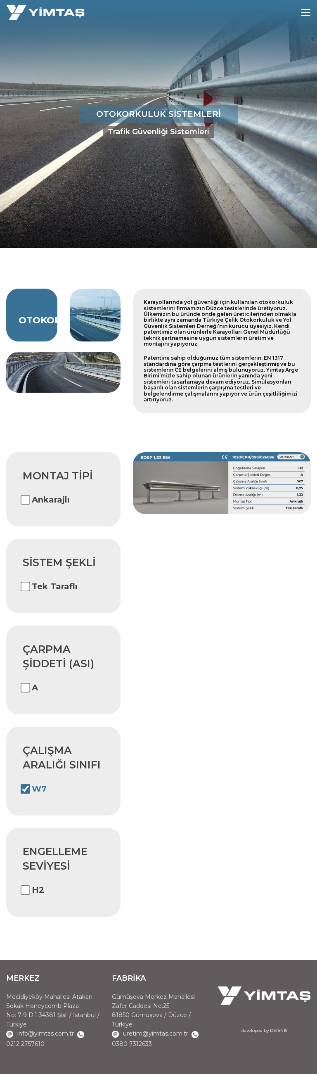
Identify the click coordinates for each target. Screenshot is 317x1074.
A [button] (35, 687)
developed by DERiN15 (264, 1030)
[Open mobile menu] (305, 12)
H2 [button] (38, 890)
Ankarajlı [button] (51, 500)
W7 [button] (39, 789)
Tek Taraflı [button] (55, 586)
